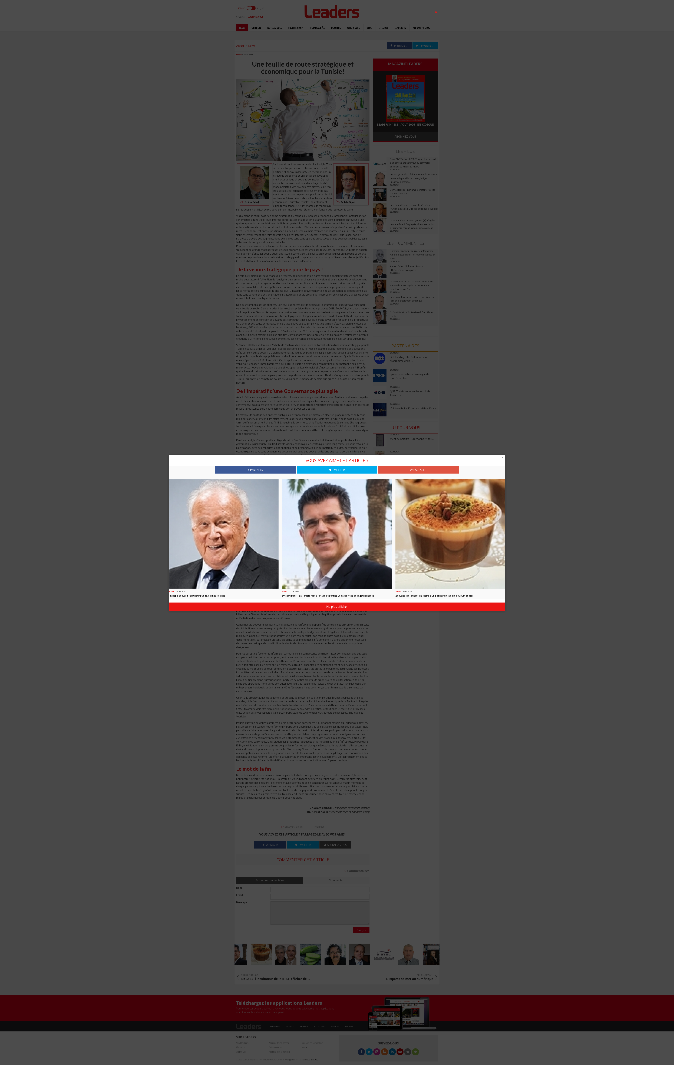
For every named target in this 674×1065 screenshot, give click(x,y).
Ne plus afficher (337, 606)
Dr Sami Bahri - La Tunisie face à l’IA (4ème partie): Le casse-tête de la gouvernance (328, 595)
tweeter (338, 469)
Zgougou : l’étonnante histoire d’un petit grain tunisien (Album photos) (434, 595)
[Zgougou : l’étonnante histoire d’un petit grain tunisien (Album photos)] (450, 533)
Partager (256, 469)
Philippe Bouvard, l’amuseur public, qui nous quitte (197, 595)
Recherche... (381, 11)
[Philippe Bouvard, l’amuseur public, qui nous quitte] (224, 533)
